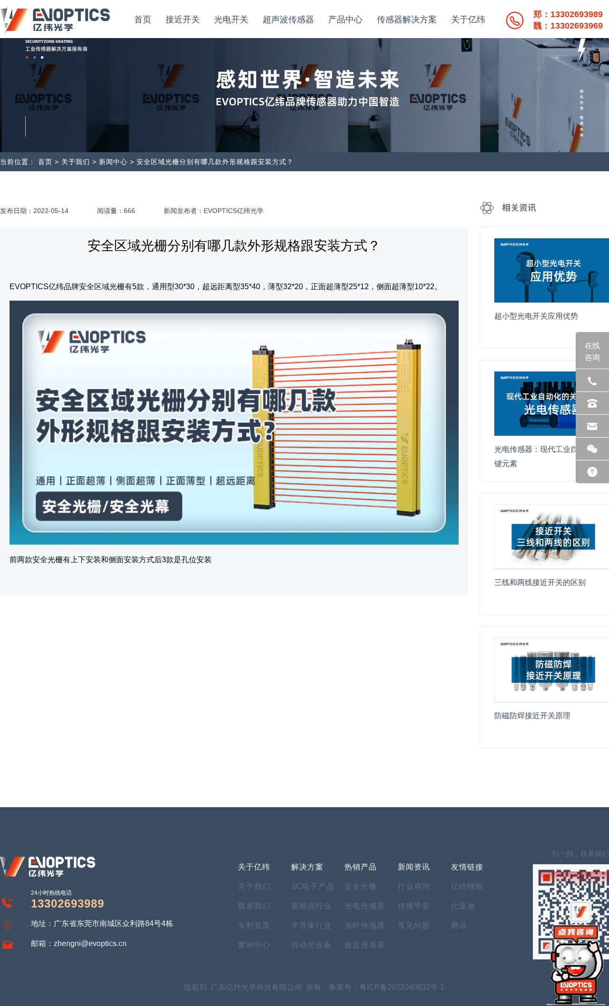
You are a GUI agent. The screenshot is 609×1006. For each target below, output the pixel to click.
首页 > (48, 162)
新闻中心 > (118, 162)
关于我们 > (79, 162)
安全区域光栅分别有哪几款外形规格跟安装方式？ (215, 162)
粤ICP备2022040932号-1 (401, 987)
